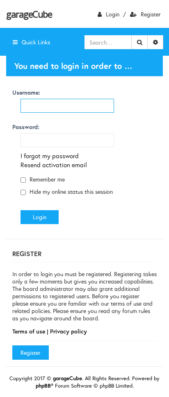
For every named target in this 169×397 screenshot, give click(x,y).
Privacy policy (68, 331)
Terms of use (28, 331)
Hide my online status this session (70, 191)
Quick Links (36, 42)
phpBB (43, 385)
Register (151, 14)
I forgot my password (50, 156)
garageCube (29, 13)
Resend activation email (54, 165)
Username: (26, 92)
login (112, 14)
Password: (25, 127)
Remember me (46, 179)
